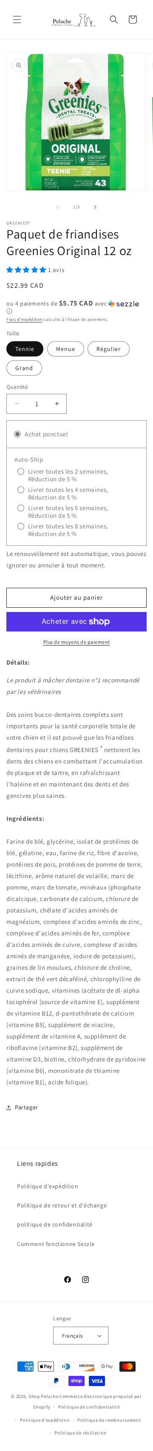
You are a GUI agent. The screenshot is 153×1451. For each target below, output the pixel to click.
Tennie (24, 349)
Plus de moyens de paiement (76, 642)
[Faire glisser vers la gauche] (57, 207)
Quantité (17, 386)
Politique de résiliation (80, 1433)
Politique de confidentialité (89, 1407)
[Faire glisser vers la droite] (95, 207)
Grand (24, 368)
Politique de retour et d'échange (62, 1205)
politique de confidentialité (55, 1224)
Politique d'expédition (47, 1186)
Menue (65, 349)
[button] (17, 19)
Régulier (108, 349)
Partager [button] (26, 1107)
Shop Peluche (44, 1396)
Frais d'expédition (24, 319)
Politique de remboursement (109, 1420)
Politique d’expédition (44, 1420)
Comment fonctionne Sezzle (56, 1244)
